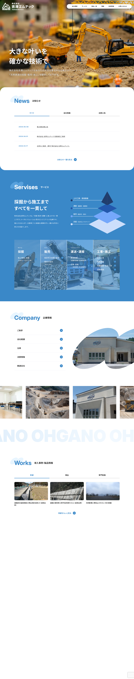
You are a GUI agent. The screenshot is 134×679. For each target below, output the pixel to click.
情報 (102, 6)
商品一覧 (94, 6)
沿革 (19, 348)
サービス (84, 6)
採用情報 (111, 6)
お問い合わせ (123, 6)
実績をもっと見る (64, 513)
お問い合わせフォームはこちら (100, 591)
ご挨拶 (20, 330)
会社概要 (74, 6)
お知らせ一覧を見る (64, 159)
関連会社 (21, 365)
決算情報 (21, 357)
